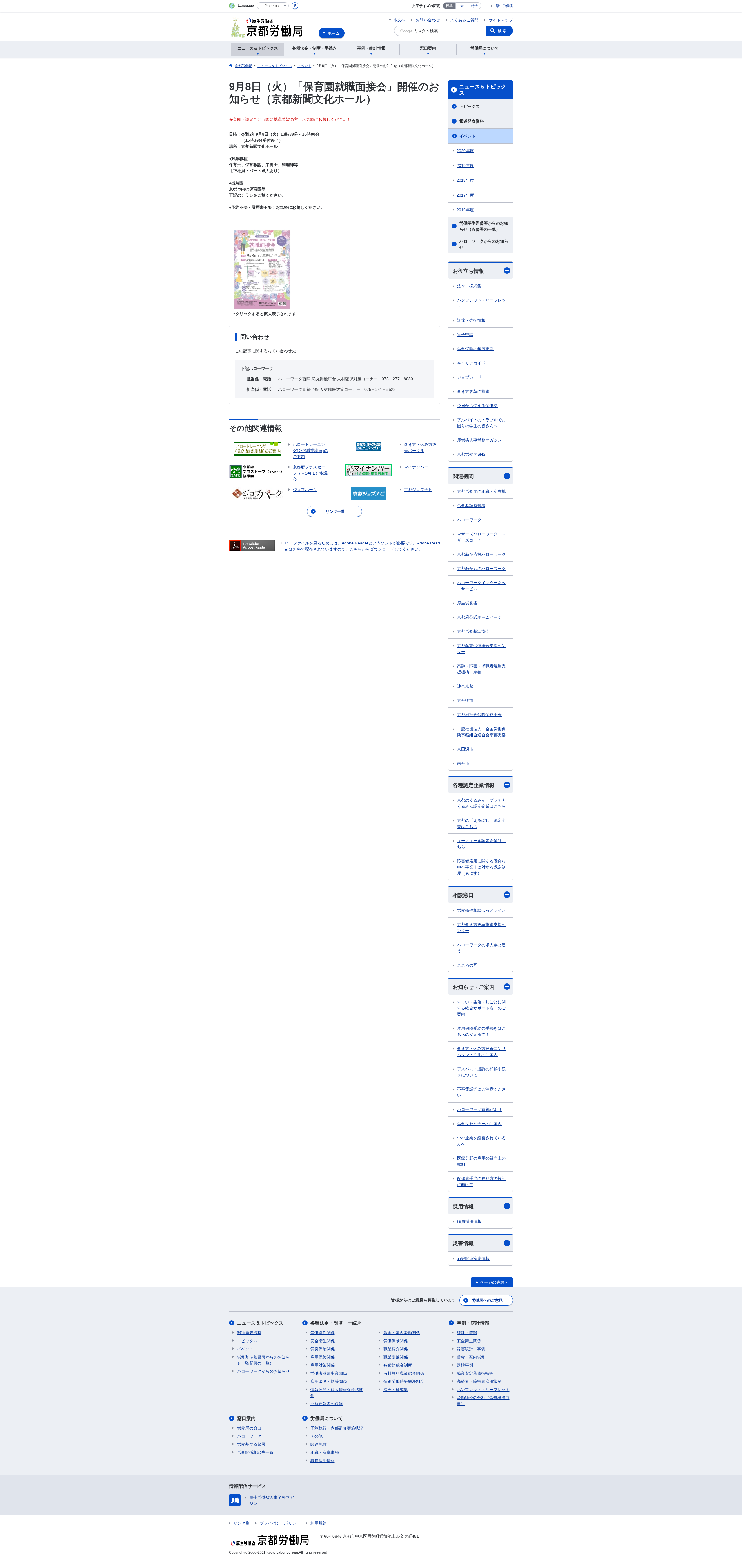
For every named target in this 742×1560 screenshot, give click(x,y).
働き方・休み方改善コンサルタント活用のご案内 (481, 1051)
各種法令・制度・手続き (335, 1323)
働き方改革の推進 (473, 391)
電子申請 (465, 334)
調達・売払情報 (471, 320)
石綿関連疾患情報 (473, 1258)
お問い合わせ (428, 20)
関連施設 (318, 1444)
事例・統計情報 (473, 1323)
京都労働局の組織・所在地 (481, 491)
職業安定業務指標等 (475, 1373)
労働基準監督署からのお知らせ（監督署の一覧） (483, 226)
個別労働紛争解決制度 (403, 1381)
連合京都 (465, 686)
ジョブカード (469, 377)
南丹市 (463, 763)
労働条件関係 (322, 1332)
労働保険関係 (395, 1341)
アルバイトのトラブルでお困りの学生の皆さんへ (481, 422)
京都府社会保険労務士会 (479, 714)
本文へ (399, 20)
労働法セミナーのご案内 (479, 1123)
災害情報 (463, 1243)
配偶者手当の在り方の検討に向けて (481, 1181)
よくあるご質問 (464, 20)
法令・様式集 (469, 286)
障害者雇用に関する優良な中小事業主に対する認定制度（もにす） (481, 867)
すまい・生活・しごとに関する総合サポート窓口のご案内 (481, 1008)
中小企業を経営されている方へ (481, 1141)
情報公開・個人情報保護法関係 (336, 1392)
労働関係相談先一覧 (255, 1452)
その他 (316, 1436)
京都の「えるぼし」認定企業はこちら (481, 823)
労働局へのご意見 (487, 1300)
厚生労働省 (504, 6)
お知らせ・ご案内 (473, 987)
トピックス (469, 106)
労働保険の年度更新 (475, 348)
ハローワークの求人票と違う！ (481, 947)
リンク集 (241, 1523)
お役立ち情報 (468, 271)
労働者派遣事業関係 (328, 1373)
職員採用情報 (469, 1221)
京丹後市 (465, 700)
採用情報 (463, 1207)
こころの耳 (467, 965)
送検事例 (465, 1365)
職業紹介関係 (395, 1349)
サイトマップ (501, 20)
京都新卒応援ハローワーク (481, 554)
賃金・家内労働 (471, 1357)
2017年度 (465, 195)
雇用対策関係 (322, 1365)
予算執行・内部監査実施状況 (336, 1428)
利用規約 (318, 1523)
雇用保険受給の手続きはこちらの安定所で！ (481, 1031)
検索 (503, 30)
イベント (467, 136)
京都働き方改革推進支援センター (481, 927)
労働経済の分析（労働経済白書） (483, 1400)
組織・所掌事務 (324, 1452)
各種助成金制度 (397, 1365)
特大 (474, 6)
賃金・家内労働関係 (401, 1332)
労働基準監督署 (471, 505)
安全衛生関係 (322, 1341)
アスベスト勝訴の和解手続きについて (481, 1072)
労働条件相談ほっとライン (481, 910)
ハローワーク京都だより (479, 1109)
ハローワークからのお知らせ (483, 244)
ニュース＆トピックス (482, 90)
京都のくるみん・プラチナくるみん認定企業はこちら (481, 803)
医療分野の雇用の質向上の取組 (481, 1161)
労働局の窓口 (249, 1428)
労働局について (326, 1418)
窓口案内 (246, 1418)
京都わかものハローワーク (481, 568)
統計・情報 (467, 1332)
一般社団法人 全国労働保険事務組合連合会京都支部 (481, 732)
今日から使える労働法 (477, 405)
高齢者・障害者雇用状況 (479, 1381)
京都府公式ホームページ (479, 617)
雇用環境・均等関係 (328, 1381)
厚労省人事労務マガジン (479, 440)
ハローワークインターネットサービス (481, 585)
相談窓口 (463, 895)
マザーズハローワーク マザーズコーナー (481, 537)
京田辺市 (465, 749)
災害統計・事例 (471, 1349)
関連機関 (463, 476)
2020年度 (465, 150)
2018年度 (465, 180)
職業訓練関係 (395, 1357)
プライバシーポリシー (280, 1523)
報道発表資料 (471, 121)
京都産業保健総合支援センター (481, 648)
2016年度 (465, 210)
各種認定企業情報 (473, 785)
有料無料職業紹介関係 (403, 1373)
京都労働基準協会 (473, 631)
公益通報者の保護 (326, 1403)
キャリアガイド (471, 363)
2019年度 (465, 165)
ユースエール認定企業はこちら (481, 843)
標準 (449, 6)
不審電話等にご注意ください (481, 1092)
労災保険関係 (322, 1349)
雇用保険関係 (322, 1357)
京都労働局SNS (471, 454)
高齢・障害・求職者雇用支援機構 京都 (481, 669)
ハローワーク (469, 519)
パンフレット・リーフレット (481, 303)
